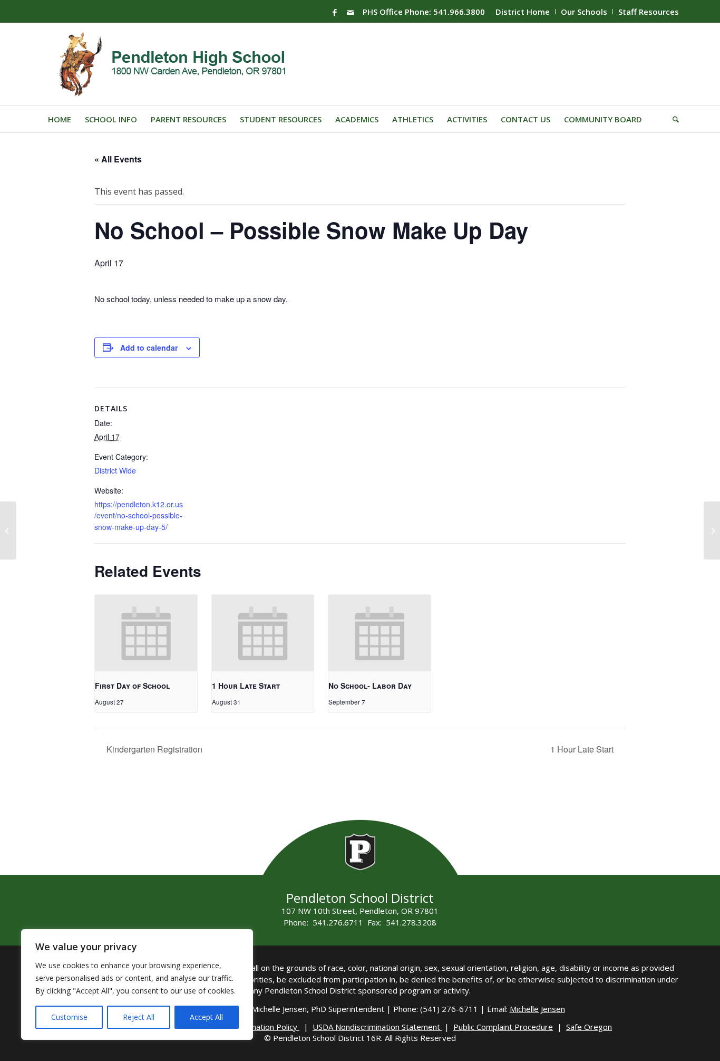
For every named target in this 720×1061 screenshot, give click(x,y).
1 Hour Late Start (246, 685)
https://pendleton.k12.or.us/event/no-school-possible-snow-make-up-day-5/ (138, 515)
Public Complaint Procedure (503, 1026)
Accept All (206, 1017)
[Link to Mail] (350, 12)
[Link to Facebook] (335, 12)
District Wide (115, 470)
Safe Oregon (589, 1026)
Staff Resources (648, 11)
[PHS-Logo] (179, 64)
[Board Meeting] (8, 530)
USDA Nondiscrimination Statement (377, 1026)
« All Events (118, 159)
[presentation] (146, 633)
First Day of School (132, 685)
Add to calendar (149, 347)
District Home (522, 11)
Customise (69, 1017)
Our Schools (584, 11)
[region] (137, 984)
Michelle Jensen (537, 1009)
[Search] (672, 119)
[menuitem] (523, 11)
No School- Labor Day (370, 685)
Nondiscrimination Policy (254, 1026)
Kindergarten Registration (153, 749)
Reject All (138, 1017)
